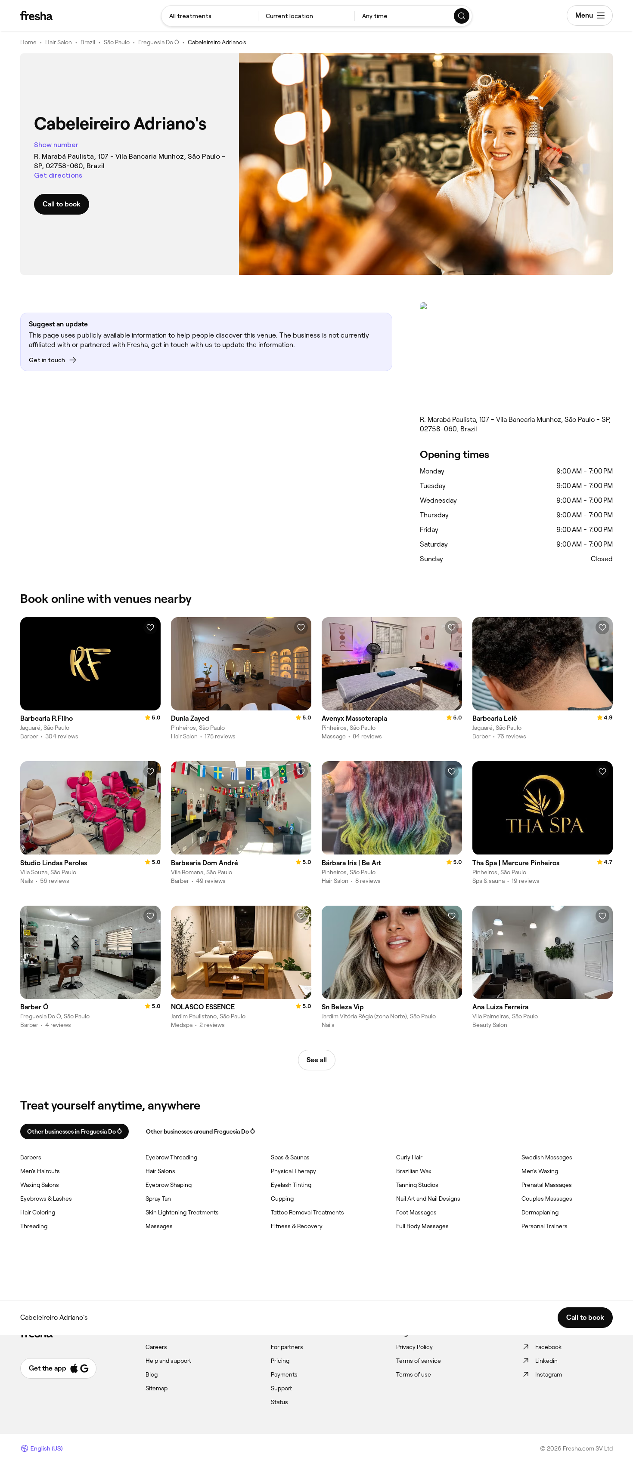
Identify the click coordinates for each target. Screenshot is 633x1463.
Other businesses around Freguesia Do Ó (200, 1131)
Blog (152, 1374)
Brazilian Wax (413, 1171)
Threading (33, 1226)
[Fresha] (36, 15)
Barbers (30, 1157)
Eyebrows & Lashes (46, 1198)
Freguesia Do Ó (158, 42)
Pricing (280, 1360)
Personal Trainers (544, 1226)
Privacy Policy (414, 1346)
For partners (287, 1346)
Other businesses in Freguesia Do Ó (74, 1131)
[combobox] (209, 16)
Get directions (58, 175)
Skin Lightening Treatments (182, 1212)
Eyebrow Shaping (169, 1184)
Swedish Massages (546, 1157)
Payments (284, 1374)
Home (28, 42)
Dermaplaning (540, 1212)
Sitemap (157, 1388)
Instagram (548, 1374)
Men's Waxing (539, 1171)
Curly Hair (409, 1157)
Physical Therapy (293, 1171)
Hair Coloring (37, 1212)
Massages (159, 1226)
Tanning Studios (417, 1184)
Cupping (282, 1198)
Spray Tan (158, 1198)
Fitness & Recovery (297, 1226)
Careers (156, 1346)
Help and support (168, 1360)
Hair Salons (160, 1171)
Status (279, 1401)
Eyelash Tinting (291, 1184)
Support (281, 1388)
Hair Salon (58, 42)
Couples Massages (546, 1198)
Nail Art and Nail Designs (428, 1198)
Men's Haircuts (40, 1171)
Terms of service (418, 1360)
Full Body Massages (422, 1226)
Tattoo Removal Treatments (307, 1212)
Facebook (548, 1346)
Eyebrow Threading (171, 1157)
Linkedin (546, 1360)
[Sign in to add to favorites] (150, 627)
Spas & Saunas (290, 1157)
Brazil (88, 42)
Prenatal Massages (546, 1184)
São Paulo (117, 42)
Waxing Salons (39, 1184)
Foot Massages (416, 1212)
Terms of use (413, 1374)
